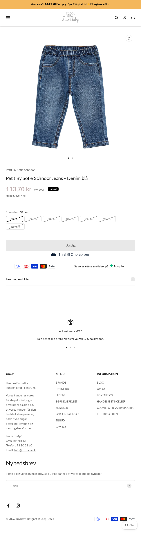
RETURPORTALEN (107, 414)
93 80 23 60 (24, 445)
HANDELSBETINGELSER (111, 401)
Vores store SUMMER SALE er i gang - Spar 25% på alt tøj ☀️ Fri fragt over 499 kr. (70, 4)
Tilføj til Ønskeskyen (74, 254)
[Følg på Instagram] (17, 505)
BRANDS (61, 382)
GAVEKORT (62, 426)
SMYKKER (62, 407)
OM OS (101, 388)
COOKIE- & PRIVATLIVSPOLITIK (115, 407)
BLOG (100, 382)
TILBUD (60, 420)
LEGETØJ (61, 395)
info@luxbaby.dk (25, 450)
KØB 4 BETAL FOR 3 (67, 414)
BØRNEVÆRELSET (66, 401)
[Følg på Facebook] (8, 505)
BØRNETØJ (62, 388)
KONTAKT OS (105, 395)
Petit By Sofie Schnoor (20, 169)
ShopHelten (47, 519)
